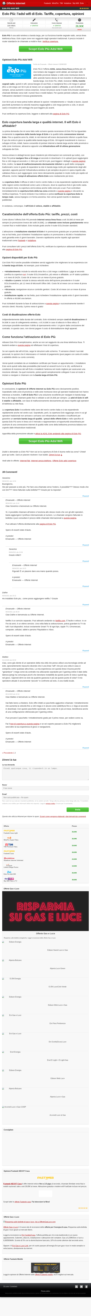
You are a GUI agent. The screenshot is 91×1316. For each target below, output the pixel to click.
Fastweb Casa (9, 853)
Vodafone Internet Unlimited (13, 860)
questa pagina (78, 161)
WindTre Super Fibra (11, 840)
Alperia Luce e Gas (57, 1097)
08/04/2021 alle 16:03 (19, 568)
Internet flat (25, 461)
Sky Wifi (75, 3)
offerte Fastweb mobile (44, 1275)
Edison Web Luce (58, 1078)
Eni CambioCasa (28, 1235)
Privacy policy (45, 1291)
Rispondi (85, 496)
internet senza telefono (41, 461)
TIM (61, 3)
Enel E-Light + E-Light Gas (57, 1060)
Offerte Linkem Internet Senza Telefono (9, 865)
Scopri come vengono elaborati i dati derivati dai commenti (63, 816)
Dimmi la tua (54, 455)
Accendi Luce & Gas (58, 1115)
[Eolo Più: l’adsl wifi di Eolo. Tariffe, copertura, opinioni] (16, 78)
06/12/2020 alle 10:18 (12, 694)
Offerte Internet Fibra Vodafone (9, 858)
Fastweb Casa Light (11, 833)
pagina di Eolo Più (61, 114)
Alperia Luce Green (57, 968)
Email (4, 794)
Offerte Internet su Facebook (86, 1286)
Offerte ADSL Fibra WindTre (9, 838)
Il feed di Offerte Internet (76, 1286)
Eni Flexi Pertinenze (58, 1023)
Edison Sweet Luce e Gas (57, 950)
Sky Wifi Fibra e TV (10, 881)
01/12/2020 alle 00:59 (9, 660)
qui (24, 274)
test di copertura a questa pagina (24, 724)
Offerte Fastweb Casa (9, 831)
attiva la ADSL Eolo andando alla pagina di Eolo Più (58, 434)
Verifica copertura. (50, 41)
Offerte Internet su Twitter (81, 1286)
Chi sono (6, 1286)
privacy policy (50, 803)
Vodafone (67, 3)
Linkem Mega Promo (11, 867)
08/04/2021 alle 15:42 (12, 503)
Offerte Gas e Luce (10, 1227)
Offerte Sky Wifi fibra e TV (9, 879)
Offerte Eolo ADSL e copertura (9, 872)
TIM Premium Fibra (10, 847)
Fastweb (47, 3)
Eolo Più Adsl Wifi (10, 874)
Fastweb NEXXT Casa (45, 1178)
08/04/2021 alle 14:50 (9, 481)
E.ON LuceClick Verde (57, 987)
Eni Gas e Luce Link (20, 1246)
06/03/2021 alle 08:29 (12, 612)
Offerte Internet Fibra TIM (9, 845)
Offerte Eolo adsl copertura (64, 461)
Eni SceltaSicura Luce (57, 1042)
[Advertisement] (45, 1148)
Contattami (13, 1286)
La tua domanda (8, 765)
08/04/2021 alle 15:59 (16, 552)
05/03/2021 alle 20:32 (9, 596)
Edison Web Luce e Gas (57, 1005)
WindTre (55, 3)
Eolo (82, 3)
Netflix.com (60, 621)
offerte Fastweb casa (23, 1202)
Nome (4, 785)
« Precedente (7, 753)
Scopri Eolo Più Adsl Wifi (46, 48)
